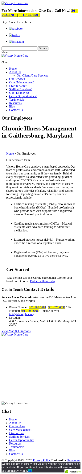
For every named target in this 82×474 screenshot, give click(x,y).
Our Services (17, 79)
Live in (17, 85)
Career (22, 96)
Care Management (20, 429)
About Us (15, 72)
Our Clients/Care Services (32, 75)
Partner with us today (42, 281)
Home (13, 68)
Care (21, 82)
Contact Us (16, 110)
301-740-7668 (29, 310)
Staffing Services (19, 436)
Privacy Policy (42, 460)
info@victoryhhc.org (21, 314)
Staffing (20, 89)
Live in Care (16, 433)
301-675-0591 (29, 15)
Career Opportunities (21, 440)
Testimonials (16, 99)
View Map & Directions (16, 331)
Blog (12, 106)
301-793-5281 (37, 307)
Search (43, 48)
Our (19, 92)
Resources (15, 103)
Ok (30, 470)
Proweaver (73, 460)
